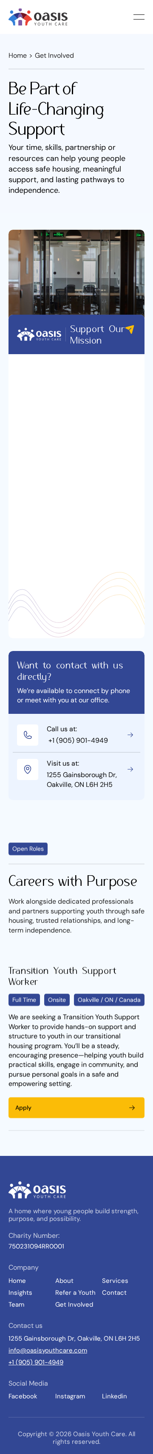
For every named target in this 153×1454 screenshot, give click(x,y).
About (64, 1280)
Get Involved (74, 1304)
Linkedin (114, 1396)
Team (16, 1304)
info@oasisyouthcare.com (47, 1350)
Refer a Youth (75, 1292)
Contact (114, 1292)
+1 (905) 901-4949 (35, 1362)
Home (17, 55)
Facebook (22, 1396)
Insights (20, 1292)
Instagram (70, 1396)
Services (115, 1280)
